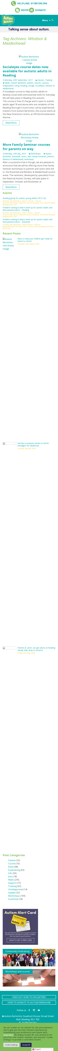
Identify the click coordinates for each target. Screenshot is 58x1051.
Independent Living (11, 85)
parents (50, 156)
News (11, 879)
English (37, 1049)
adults (7, 83)
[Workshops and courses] (29, 977)
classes (37, 83)
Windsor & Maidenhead (13, 159)
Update (12, 892)
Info (10, 873)
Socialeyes (40, 85)
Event (11, 866)
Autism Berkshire (18, 83)
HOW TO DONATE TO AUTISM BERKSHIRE (29, 1002)
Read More (11, 122)
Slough (31, 85)
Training (48, 80)
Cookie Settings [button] (11, 1045)
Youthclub (13, 899)
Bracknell (16, 156)
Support (12, 882)
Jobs (10, 876)
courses (45, 83)
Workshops (36, 153)
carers (23, 156)
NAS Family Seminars (37, 156)
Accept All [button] (26, 1045)
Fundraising (14, 870)
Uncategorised (15, 889)
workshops (29, 159)
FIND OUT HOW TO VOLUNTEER (29, 997)
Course (11, 863)
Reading (23, 85)
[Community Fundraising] (29, 957)
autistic (30, 83)
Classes (40, 80)
